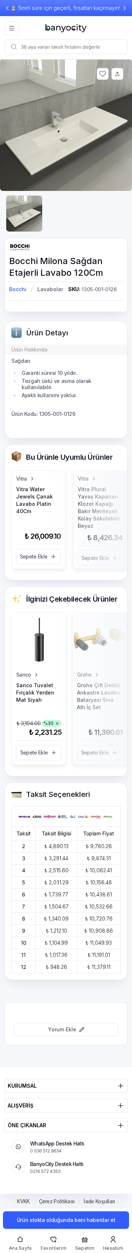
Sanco (23, 674)
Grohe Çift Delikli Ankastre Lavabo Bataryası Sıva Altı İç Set (98, 696)
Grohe (84, 674)
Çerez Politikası (57, 1201)
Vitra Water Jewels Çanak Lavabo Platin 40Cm (34, 500)
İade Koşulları (99, 1201)
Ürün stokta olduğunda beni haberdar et (66, 1220)
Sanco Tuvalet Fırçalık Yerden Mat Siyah (35, 692)
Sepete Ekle (33, 556)
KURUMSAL (22, 1086)
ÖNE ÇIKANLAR (27, 1125)
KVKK (23, 1201)
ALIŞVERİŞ (20, 1105)
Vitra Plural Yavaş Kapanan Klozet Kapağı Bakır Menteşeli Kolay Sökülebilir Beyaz (99, 507)
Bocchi (17, 289)
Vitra (21, 478)
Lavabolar (50, 289)
